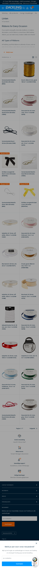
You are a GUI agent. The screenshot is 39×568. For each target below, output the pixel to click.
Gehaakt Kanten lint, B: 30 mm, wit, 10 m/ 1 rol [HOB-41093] (9, 327)
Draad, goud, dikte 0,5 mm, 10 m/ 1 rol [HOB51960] (27, 265)
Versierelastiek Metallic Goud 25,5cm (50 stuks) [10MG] (9, 112)
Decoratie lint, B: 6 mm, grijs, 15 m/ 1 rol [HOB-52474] (28, 417)
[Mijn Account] (27, 8)
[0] (31, 8)
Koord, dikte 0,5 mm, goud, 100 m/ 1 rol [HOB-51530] (29, 81)
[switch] (35, 565)
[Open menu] (3, 8)
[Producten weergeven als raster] (33, 57)
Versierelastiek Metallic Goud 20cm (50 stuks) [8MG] (9, 82)
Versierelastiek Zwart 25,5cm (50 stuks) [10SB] (9, 142)
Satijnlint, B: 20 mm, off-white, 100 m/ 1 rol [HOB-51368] (9, 296)
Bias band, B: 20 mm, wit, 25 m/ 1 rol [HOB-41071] (9, 265)
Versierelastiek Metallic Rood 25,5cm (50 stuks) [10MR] (9, 417)
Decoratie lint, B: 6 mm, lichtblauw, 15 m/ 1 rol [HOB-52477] (9, 386)
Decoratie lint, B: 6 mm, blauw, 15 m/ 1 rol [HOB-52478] (28, 327)
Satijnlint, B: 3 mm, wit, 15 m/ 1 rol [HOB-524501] (29, 356)
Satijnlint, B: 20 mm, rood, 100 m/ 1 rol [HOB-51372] (9, 356)
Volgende (32, 428)
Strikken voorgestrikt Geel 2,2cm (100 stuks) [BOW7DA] (29, 204)
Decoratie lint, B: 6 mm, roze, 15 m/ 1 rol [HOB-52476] (28, 112)
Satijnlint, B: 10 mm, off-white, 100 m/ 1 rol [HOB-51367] (9, 235)
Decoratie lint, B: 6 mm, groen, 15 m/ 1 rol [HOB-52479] (28, 386)
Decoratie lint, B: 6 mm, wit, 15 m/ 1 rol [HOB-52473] (28, 143)
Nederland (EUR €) (7, 533)
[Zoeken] (24, 8)
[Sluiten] (36, 543)
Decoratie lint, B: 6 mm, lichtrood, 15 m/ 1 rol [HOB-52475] (28, 235)
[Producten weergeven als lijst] (36, 57)
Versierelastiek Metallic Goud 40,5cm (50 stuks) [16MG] (28, 174)
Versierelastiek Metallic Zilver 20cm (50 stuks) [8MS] (9, 204)
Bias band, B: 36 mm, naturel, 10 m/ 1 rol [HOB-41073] (28, 296)
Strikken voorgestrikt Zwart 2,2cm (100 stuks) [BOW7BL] (8, 174)
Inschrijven (19, 564)
